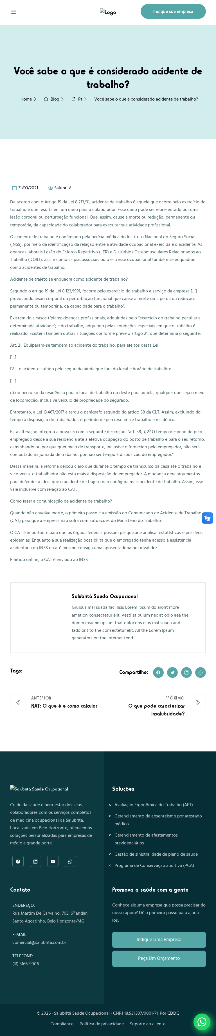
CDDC (173, 1013)
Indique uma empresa (159, 940)
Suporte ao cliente (147, 1024)
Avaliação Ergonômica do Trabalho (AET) (153, 805)
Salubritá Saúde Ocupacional (105, 596)
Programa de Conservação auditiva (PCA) (154, 865)
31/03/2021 (27, 188)
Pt (80, 99)
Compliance (61, 1024)
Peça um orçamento (159, 958)
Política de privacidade (102, 1024)
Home (26, 99)
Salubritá (62, 188)
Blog (55, 99)
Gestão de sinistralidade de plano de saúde (156, 854)
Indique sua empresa (173, 11)
